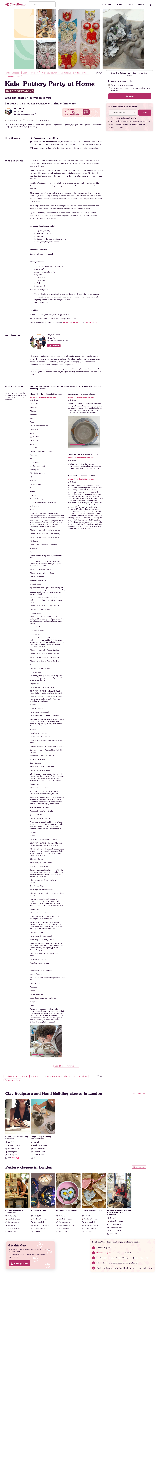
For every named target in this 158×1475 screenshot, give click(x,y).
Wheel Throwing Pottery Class (43, 397)
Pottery (34, 73)
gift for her (67, 322)
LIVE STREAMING (19, 91)
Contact (140, 5)
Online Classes (12, 73)
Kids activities (81, 73)
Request (130, 96)
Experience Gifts (12, 77)
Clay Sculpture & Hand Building (56, 73)
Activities (106, 5)
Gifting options (19, 1263)
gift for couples (92, 322)
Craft (25, 73)
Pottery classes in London (28, 1167)
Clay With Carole (21, 109)
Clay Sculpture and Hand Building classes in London (53, 1093)
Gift (145, 113)
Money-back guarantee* (106, 1253)
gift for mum (78, 322)
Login (150, 5)
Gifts (119, 5)
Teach (130, 5)
